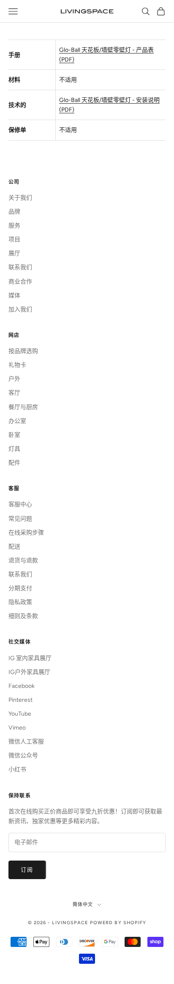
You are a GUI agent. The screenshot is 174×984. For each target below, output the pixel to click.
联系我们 (20, 267)
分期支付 (20, 588)
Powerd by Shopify (118, 922)
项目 (14, 239)
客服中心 (20, 504)
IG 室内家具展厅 (30, 658)
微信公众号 (23, 755)
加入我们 (20, 309)
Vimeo (17, 727)
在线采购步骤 (26, 532)
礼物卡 (17, 365)
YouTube (19, 713)
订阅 (27, 869)
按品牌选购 (23, 351)
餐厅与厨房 (23, 407)
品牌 (14, 211)
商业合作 (20, 281)
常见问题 (20, 518)
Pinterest (20, 699)
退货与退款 (23, 560)
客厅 (14, 392)
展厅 (14, 253)
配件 (14, 462)
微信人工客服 (26, 741)
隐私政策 (20, 602)
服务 (14, 225)
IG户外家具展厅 (29, 672)
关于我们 (20, 197)
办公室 (17, 421)
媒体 (14, 295)
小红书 (17, 769)
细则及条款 (23, 616)
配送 (14, 546)
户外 (14, 378)
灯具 (14, 448)
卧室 (14, 435)
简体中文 (83, 904)
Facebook (21, 686)
